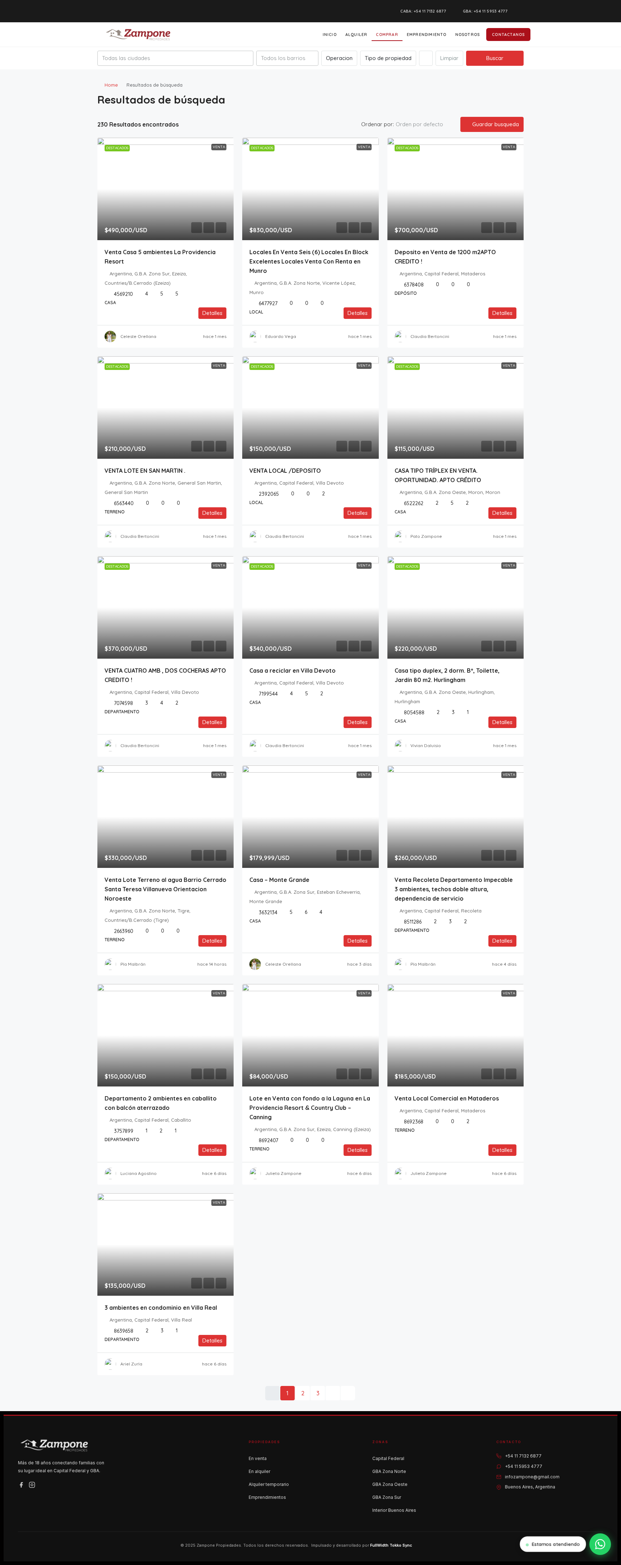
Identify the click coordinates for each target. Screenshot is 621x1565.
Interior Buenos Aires (394, 1510)
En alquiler (259, 1471)
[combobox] (175, 58)
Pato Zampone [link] (426, 536)
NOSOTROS (467, 34)
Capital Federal (388, 1458)
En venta (258, 1458)
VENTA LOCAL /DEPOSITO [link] (285, 470)
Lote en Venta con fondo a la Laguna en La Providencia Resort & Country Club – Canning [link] (309, 1108)
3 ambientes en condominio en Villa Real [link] (161, 1307)
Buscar (494, 58)
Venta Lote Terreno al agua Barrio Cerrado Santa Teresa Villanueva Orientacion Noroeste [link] (165, 889)
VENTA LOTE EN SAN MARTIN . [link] (145, 470)
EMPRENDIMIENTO (427, 34)
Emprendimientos (267, 1497)
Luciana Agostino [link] (138, 1173)
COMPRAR (387, 34)
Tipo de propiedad (388, 58)
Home (111, 85)
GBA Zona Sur (386, 1497)
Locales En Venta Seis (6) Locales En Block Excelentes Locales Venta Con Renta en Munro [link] (308, 261)
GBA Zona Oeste (390, 1484)
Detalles (212, 313)
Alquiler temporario (269, 1484)
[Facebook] (21, 1485)
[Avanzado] (426, 58)
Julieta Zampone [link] (283, 1173)
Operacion (339, 58)
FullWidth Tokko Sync (391, 1545)
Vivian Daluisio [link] (425, 745)
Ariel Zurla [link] (131, 1364)
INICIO (330, 34)
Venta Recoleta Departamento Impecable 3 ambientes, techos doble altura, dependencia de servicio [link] (454, 889)
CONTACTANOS (508, 34)
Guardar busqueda (495, 124)
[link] (165, 189)
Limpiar (449, 58)
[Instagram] (32, 1485)
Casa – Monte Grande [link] (279, 879)
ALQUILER (356, 34)
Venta (219, 147)
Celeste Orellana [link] (138, 336)
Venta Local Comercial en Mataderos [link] (447, 1098)
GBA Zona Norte (389, 1471)
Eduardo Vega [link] (280, 336)
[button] (511, 97)
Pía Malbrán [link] (133, 964)
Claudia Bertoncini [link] (429, 336)
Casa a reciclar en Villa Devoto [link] (292, 670)
